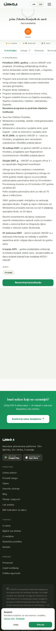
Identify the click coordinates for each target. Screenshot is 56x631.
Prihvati (40, 624)
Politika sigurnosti (11, 573)
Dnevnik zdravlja (10, 488)
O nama (6, 525)
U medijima (8, 536)
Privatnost (7, 562)
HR (34, 4)
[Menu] (49, 4)
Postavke (20, 618)
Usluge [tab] (25, 50)
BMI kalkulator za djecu (14, 510)
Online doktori (9, 472)
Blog (4, 494)
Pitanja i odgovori (11, 499)
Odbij (15, 624)
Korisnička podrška (12, 541)
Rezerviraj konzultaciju (28, 282)
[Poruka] (28, 31)
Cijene (5, 483)
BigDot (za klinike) (11, 531)
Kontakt (6, 547)
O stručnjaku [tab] (10, 50)
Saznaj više (9, 618)
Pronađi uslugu (10, 478)
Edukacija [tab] (39, 50)
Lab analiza (8, 504)
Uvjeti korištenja (10, 568)
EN (40, 4)
